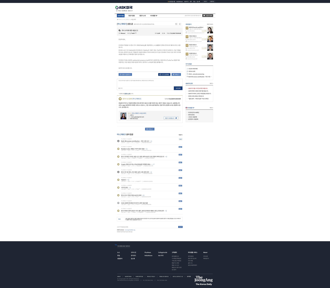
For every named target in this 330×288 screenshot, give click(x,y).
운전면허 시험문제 (193, 119)
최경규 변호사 (193, 45)
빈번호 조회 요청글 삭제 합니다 (196, 96)
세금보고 (123, 180)
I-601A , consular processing (196, 74)
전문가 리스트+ (210, 24)
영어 (191, 1)
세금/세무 (133, 19)
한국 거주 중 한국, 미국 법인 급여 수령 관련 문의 (135, 172)
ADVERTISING (128, 276)
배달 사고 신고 (175, 265)
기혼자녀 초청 (191, 71)
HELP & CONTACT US (178, 276)
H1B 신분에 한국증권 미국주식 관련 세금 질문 (134, 203)
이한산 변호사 (193, 36)
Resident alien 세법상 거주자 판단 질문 (133, 149)
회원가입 (212, 1)
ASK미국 (186, 1)
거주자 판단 (124, 187)
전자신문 (205, 256)
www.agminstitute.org (130, 230)
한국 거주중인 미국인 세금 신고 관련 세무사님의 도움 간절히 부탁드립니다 (142, 156)
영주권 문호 (191, 115)
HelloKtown (179, 1)
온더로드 (133, 255)
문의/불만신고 (175, 256)
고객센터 (174, 252)
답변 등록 (178, 88)
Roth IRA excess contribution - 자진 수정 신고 (135, 141)
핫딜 (194, 1)
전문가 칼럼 (131, 16)
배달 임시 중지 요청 (177, 267)
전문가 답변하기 (126, 74)
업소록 (198, 1)
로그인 (205, 1)
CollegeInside (162, 252)
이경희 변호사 (193, 53)
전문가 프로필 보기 (169, 118)
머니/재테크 (126, 19)
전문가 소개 (142, 16)
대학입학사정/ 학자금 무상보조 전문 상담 (124, 231)
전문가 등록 (209, 16)
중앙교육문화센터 (192, 265)
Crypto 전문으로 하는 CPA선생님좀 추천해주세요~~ (136, 164)
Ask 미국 (160, 255)
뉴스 (118, 252)
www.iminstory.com (193, 50)
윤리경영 (189, 276)
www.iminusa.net (192, 59)
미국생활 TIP (153, 16)
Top (116, 245)
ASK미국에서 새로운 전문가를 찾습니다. (198, 91)
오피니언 (133, 252)
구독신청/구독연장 (176, 261)
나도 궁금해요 (165, 74)
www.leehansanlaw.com (194, 41)
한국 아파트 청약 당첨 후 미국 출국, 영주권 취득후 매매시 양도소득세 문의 (142, 211)
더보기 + (181, 135)
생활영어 (119, 258)
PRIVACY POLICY (151, 276)
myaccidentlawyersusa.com (195, 33)
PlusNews (148, 252)
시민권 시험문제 (192, 117)
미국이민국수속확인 (193, 112)
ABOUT (119, 276)
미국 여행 (190, 261)
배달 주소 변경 (175, 263)
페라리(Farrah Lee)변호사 (196, 27)
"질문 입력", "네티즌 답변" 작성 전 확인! (198, 98)
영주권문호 (191, 256)
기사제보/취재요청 (176, 258)
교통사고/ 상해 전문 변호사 (195, 29)
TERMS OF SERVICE (164, 276)
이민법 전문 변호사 (193, 46)
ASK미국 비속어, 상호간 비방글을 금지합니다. (199, 93)
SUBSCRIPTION (139, 276)
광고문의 (174, 269)
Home (120, 19)
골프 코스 (190, 263)
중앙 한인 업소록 (192, 258)
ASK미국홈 (121, 16)
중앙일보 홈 (172, 1)
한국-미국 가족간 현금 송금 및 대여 (131, 195)
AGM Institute (120, 230)
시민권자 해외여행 (192, 68)
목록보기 (177, 74)
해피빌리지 (206, 258)
